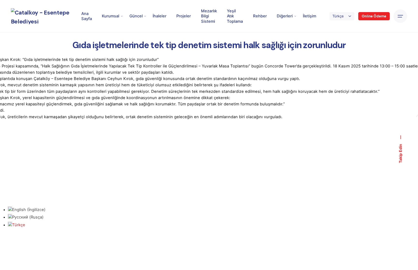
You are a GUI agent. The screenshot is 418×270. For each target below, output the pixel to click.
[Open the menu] (400, 16)
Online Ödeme (374, 16)
